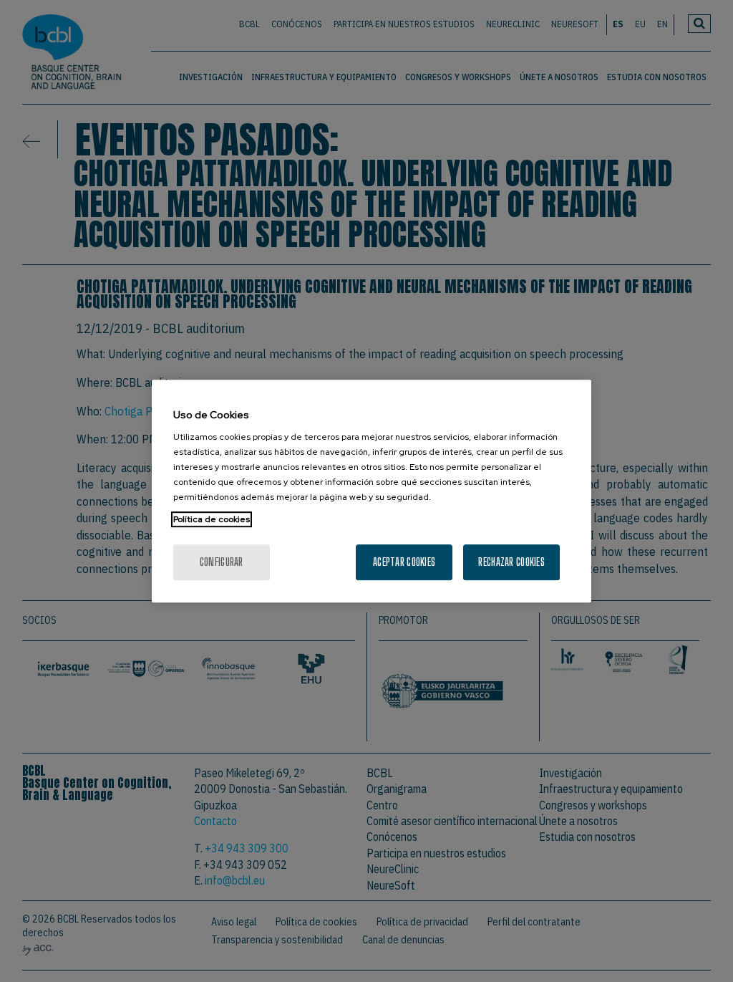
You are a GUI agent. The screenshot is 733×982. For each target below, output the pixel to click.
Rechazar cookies (511, 562)
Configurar (221, 562)
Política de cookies (211, 519)
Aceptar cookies (404, 562)
